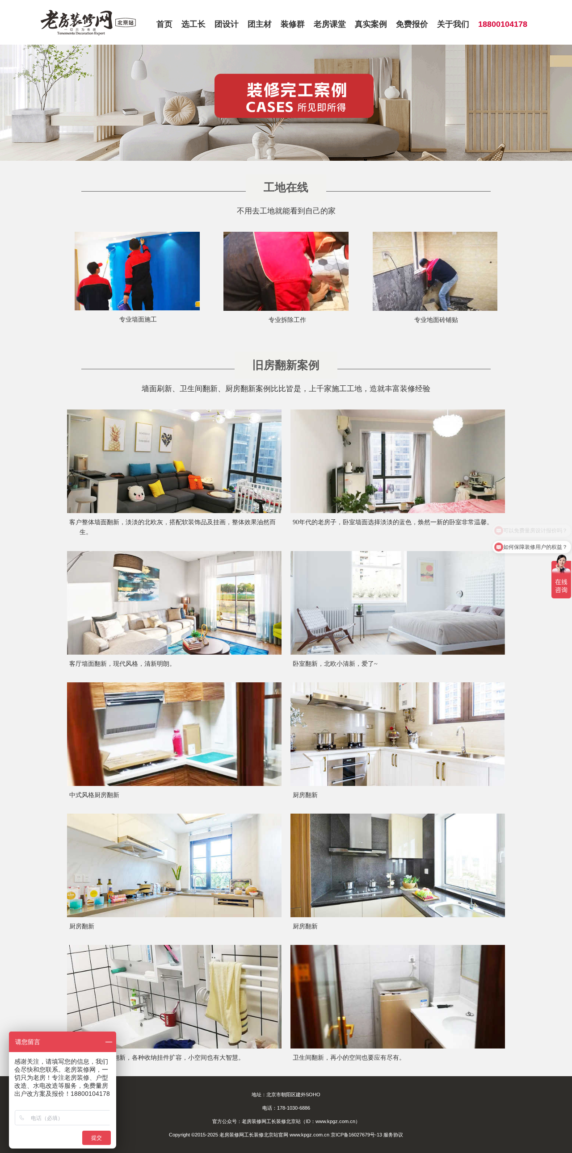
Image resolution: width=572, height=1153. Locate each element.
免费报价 (412, 24)
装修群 (293, 24)
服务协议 (393, 1134)
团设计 (226, 24)
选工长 (193, 24)
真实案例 (371, 24)
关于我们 (453, 24)
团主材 (260, 24)
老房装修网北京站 (88, 22)
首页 (164, 24)
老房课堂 (330, 24)
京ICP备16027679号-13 (356, 1134)
